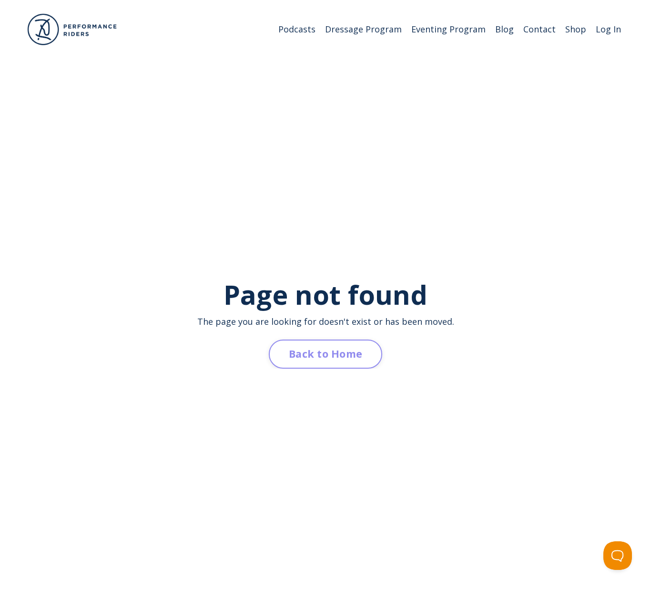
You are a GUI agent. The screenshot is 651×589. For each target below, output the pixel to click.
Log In (608, 29)
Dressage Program (363, 29)
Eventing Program (448, 29)
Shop (575, 29)
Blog (504, 29)
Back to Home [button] (325, 354)
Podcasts (296, 29)
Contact (539, 29)
